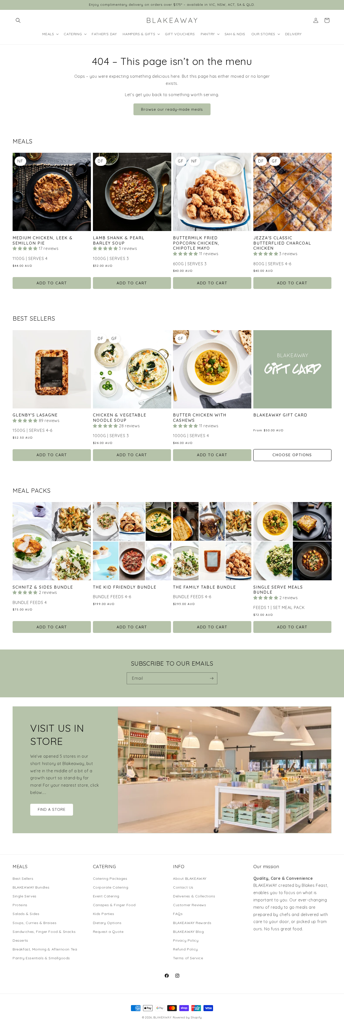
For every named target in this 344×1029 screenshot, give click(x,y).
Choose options (292, 454)
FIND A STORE (51, 809)
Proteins (20, 905)
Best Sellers (23, 878)
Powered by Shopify (187, 1017)
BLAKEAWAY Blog (188, 931)
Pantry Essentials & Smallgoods (41, 958)
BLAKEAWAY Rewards (192, 923)
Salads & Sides (26, 913)
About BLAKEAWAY (190, 878)
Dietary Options (107, 923)
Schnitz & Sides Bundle (43, 587)
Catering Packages (110, 878)
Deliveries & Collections (194, 896)
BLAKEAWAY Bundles (31, 887)
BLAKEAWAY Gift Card (280, 414)
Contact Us (183, 887)
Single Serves (25, 896)
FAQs (178, 913)
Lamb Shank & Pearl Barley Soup (119, 240)
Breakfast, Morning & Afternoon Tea (45, 949)
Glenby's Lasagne (35, 414)
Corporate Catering (110, 887)
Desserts (20, 940)
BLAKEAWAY (162, 1017)
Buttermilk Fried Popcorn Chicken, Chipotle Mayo (196, 243)
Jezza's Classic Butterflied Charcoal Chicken (282, 243)
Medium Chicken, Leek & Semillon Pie (43, 240)
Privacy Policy (185, 940)
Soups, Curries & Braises (34, 923)
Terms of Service (188, 958)
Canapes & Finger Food (114, 905)
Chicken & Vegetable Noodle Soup (119, 417)
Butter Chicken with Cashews (199, 417)
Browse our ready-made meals (172, 109)
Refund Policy (185, 949)
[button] (18, 20)
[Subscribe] (211, 678)
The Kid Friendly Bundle (124, 587)
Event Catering (106, 896)
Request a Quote (108, 931)
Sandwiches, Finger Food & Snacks (44, 931)
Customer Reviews (189, 905)
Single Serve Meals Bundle (278, 590)
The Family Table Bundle (204, 587)
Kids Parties (103, 913)
